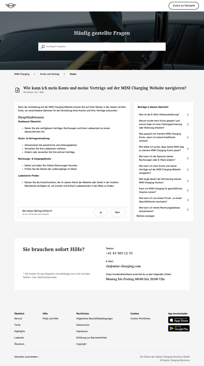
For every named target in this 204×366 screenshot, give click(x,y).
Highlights (19, 331)
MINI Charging (21, 74)
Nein (117, 212)
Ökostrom (19, 344)
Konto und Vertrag (49, 74)
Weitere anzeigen (145, 216)
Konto (73, 74)
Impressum (82, 331)
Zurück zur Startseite (184, 5)
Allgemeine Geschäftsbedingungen (94, 318)
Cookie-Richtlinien (140, 318)
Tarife (17, 325)
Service (18, 318)
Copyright (81, 344)
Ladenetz (19, 338)
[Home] (10, 5)
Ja (100, 212)
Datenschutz (82, 325)
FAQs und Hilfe (50, 318)
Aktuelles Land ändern (26, 357)
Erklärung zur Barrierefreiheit (91, 338)
